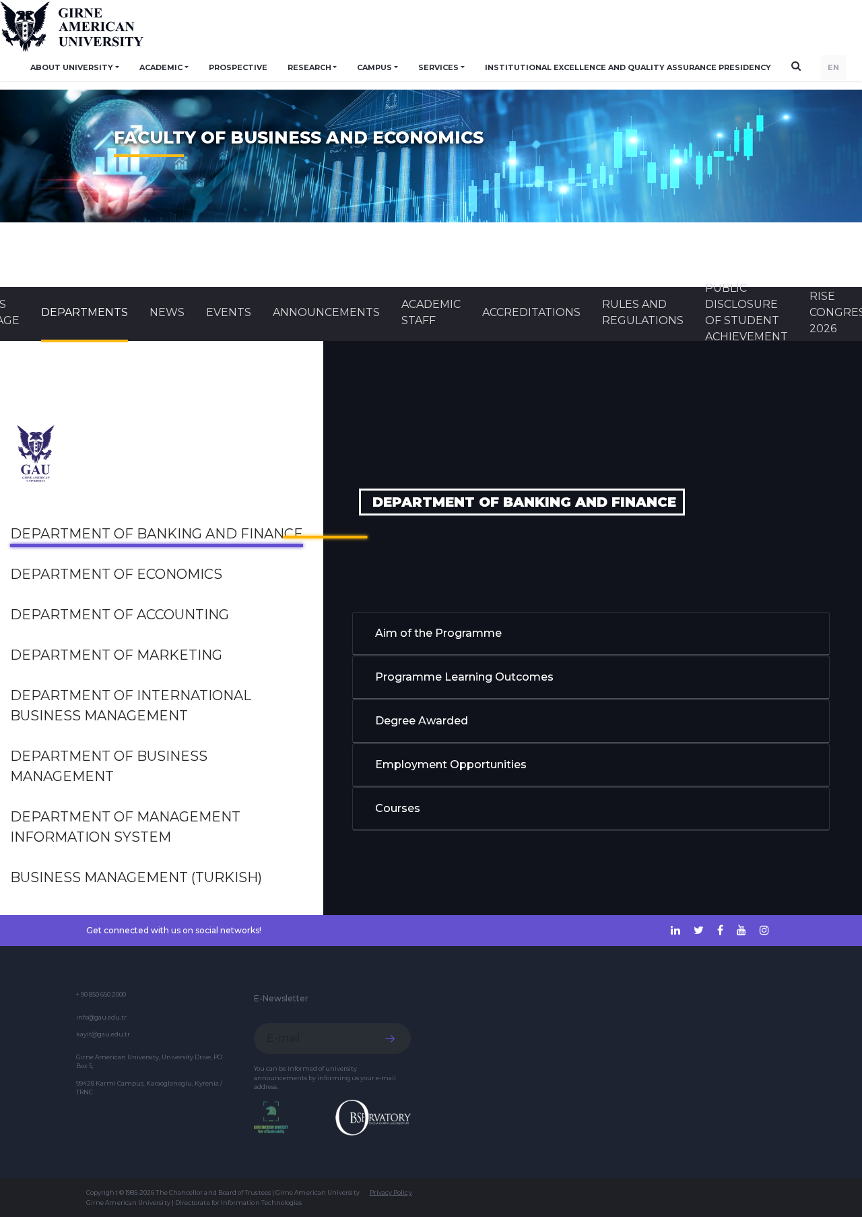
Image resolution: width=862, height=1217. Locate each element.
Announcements (326, 312)
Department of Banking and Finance (156, 534)
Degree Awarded (421, 720)
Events (228, 312)
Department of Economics (116, 574)
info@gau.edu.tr (101, 1017)
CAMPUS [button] (374, 67)
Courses (397, 808)
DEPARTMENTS (84, 312)
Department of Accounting (119, 614)
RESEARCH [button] (309, 67)
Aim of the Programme (438, 633)
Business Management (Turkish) (136, 877)
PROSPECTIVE (238, 67)
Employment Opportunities (451, 764)
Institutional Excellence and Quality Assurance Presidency (628, 67)
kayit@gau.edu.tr (103, 1034)
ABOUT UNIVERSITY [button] (71, 67)
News (167, 312)
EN (833, 67)
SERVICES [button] (438, 67)
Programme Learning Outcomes (464, 676)
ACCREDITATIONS (531, 312)
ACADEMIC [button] (161, 67)
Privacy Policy (391, 1192)
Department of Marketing (116, 655)
